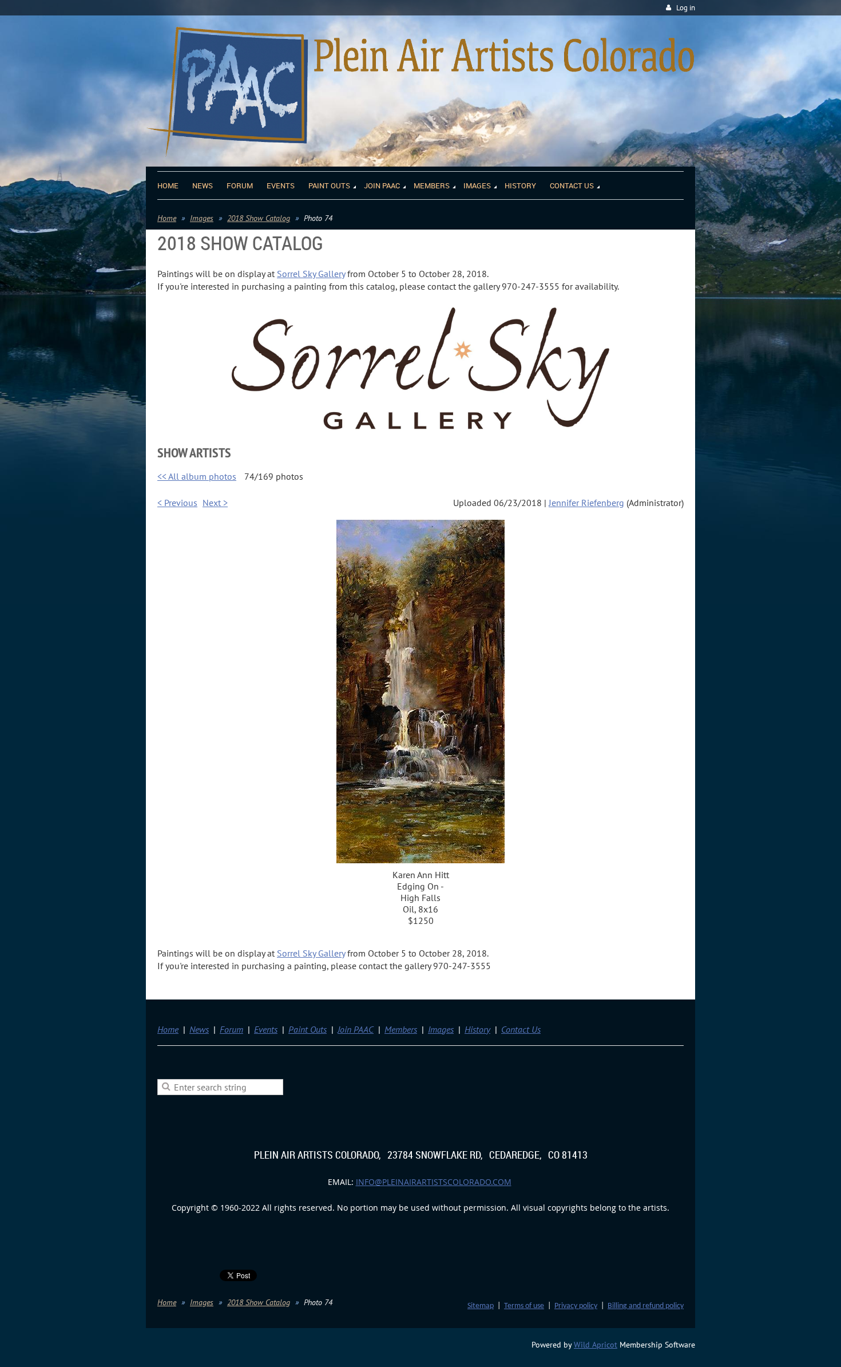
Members (400, 1029)
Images (201, 218)
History (477, 1029)
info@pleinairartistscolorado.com (433, 1181)
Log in (685, 8)
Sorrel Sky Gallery (311, 273)
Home (166, 218)
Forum (231, 1029)
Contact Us (521, 1029)
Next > (215, 502)
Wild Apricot (595, 1345)
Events (265, 1029)
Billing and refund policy (646, 1306)
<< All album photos (196, 476)
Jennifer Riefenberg (586, 502)
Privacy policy (575, 1306)
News (199, 1029)
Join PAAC (356, 1029)
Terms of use (524, 1306)
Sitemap (480, 1306)
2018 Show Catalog (258, 218)
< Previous (177, 502)
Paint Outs (307, 1029)
